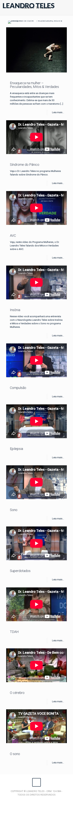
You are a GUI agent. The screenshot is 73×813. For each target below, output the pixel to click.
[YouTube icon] (36, 800)
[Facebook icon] (32, 800)
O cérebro (17, 693)
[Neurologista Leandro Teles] (28, 5)
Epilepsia (16, 449)
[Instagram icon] (40, 800)
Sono (13, 510)
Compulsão (18, 388)
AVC (13, 235)
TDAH (14, 632)
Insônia (15, 310)
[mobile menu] (68, 5)
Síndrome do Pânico (24, 165)
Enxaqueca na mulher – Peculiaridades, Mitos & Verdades (34, 85)
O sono (15, 754)
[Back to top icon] (36, 782)
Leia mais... (58, 112)
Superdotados (20, 571)
